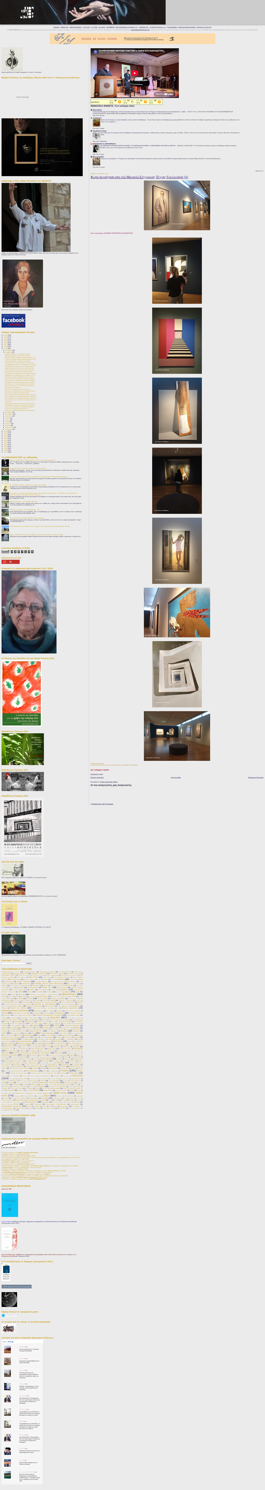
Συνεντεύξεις (48, 1090)
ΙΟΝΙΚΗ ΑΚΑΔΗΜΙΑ (76, 1023)
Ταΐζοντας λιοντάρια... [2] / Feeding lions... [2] (24, 510)
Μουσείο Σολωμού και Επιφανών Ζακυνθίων (31, 1053)
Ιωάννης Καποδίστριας (72, 1025)
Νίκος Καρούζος (26, 1059)
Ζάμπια (70, 1018)
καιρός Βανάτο (95, 102)
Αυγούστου (8, 416)
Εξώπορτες (36, 1013)
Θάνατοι (45, 1020)
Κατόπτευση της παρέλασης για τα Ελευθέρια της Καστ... (20, 391)
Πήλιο (50, 1071)
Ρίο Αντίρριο (34, 1080)
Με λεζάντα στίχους (36, 1045)
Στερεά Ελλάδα (55, 1088)
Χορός (73, 1106)
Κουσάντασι (48, 1035)
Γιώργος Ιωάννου (72, 998)
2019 (6, 348)
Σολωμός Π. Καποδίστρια (57, 1086)
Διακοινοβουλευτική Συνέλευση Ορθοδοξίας (45, 1002)
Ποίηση (65, 1070)
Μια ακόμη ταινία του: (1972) (18, 1164)
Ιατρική (23, 1023)
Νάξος (72, 1055)
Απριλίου (8, 423)
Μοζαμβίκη (78, 1049)
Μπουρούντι (33, 1055)
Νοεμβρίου (8, 352)
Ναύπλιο (23, 1057)
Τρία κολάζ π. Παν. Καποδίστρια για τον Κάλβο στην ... (20, 363)
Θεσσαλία (18, 1021)
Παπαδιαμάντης (53, 1065)
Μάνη (81, 1041)
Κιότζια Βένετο (63, 1033)
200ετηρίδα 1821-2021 (38, 973)
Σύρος (79, 1090)
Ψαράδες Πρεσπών (7, 1108)
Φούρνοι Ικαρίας (6, 1104)
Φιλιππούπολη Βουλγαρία (16, 1102)
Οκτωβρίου (8, 412)
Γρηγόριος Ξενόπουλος (65, 1000)
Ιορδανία (4, 1025)
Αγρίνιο (53, 979)
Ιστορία (46, 1025)
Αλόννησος (71, 983)
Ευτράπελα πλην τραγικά (29, 1018)
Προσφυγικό (66, 1076)
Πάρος (21, 1066)
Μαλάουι (69, 1041)
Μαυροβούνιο (8, 1045)
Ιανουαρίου (8, 429)
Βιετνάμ (4, 996)
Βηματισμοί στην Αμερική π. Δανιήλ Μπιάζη (44, 994)
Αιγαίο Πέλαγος (23, 981)
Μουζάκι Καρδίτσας (63, 1051)
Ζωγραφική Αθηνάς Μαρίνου (10, 1020)
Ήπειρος (36, 1020)
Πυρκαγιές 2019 (54, 1078)
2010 (6, 446)
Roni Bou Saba (11, 1110)
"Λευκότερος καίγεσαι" (47, 972)
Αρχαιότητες (63, 990)
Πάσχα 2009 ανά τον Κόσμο (35, 1066)
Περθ (44, 1071)
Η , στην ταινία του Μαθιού (22, 1172)
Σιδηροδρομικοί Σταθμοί (63, 1084)
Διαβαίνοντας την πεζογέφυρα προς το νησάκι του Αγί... (20, 375)
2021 (6, 344)
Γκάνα (24, 1000)
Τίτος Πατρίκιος (21, 1098)
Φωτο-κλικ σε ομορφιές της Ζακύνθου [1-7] (16, 408)
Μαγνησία (48, 1041)
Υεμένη (64, 1100)
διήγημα (16, 1004)
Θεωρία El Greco (43, 1021)
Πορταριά (25, 1076)
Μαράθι (37, 1043)
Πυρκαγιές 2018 (44, 1078)
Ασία (20, 992)
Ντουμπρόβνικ (78, 1059)
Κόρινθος (19, 1035)
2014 (6, 438)
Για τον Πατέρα (43, 998)
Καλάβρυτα (46, 1027)
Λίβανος (72, 1039)
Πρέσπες (47, 1076)
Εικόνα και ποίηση (18, 1008)
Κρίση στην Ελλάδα (67, 1035)
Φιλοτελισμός (55, 1102)
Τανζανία (10, 1093)
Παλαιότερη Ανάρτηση (255, 777)
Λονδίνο (40, 1041)
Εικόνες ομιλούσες (70, 1008)
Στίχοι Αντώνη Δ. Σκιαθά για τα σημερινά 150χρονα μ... (20, 407)
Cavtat (30, 1108)
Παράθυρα (76, 1065)
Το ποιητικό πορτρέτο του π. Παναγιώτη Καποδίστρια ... (20, 386)
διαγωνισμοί (26, 1002)
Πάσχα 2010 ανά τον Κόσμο (57, 1066)
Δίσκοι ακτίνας (49, 1006)
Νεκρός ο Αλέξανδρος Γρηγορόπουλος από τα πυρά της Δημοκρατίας (32, 460)
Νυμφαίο (7, 1061)
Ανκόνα (52, 985)
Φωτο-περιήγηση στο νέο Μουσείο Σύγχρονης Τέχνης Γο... (21, 394)
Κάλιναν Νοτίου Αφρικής (9, 1029)
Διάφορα (80, 1002)
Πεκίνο (80, 1068)
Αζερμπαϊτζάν (73, 979)
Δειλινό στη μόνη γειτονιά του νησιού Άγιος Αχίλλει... (19, 371)
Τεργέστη (39, 1096)
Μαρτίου (8, 425)
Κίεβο (4, 1033)
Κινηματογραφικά (47, 1033)
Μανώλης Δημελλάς (25, 1043)
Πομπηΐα (4, 1076)
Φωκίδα (27, 1104)
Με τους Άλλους (72, 1045)
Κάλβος (77, 1027)
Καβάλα (12, 1027)
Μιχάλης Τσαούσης (65, 1048)
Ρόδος (57, 1080)
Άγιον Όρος (47, 977)
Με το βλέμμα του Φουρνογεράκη (55, 1045)
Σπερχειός (12, 1088)
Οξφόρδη (80, 1061)
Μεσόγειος (57, 1047)
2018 (6, 431)
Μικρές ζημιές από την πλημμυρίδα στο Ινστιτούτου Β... (20, 384)
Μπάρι (24, 1055)
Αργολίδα (20, 987)
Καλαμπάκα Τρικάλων (67, 1027)
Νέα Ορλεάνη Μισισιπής (46, 1057)
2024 (6, 339)
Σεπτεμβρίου (9, 414)
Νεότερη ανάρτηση (97, 777)
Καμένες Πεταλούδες (42, 1029)
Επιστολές (7, 1015)
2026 (6, 335)
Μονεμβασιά (33, 1051)
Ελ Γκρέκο (50, 1011)
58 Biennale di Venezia (24, 975)
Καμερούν (53, 1029)
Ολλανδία (65, 1061)
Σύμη (27, 1090)
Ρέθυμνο (14, 1080)
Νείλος (66, 1057)
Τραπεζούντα (57, 1098)
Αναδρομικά (36, 985)
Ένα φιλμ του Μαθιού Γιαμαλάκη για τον (24, 1179)
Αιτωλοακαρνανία (56, 981)
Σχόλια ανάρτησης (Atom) (109, 782)
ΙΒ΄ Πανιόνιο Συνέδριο (36, 1023)
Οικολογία (45, 1061)
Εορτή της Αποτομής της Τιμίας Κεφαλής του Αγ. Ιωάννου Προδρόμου (124, 120)
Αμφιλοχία (19, 985)
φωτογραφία (75, 1104)
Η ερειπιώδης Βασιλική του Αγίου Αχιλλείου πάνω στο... (20, 370)
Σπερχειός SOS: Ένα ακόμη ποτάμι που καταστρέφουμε (28, 468)
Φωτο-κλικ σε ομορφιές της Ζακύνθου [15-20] (17, 389)
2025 (6, 337)
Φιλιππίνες (4, 1102)
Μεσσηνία (76, 1047)
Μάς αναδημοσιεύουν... (76, 1043)
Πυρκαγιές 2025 (6, 1080)
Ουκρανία (60, 1063)
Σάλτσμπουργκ (69, 1082)
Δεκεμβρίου (9, 350)
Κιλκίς (26, 1033)
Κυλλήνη (59, 1037)
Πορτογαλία (33, 1076)
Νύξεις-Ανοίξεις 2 (17, 1061)
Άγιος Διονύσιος (15, 979)
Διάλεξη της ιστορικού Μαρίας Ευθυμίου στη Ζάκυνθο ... (20, 410)
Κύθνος (42, 1037)
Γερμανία (20, 998)
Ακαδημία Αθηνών (69, 981)
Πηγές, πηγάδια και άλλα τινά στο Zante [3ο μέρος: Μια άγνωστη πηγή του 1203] (36, 534)
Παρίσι (16, 1066)
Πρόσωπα (77, 1075)
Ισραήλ (35, 1025)
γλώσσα (37, 1000)
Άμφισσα (27, 985)
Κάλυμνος (30, 1029)
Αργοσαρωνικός (33, 987)
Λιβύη (79, 1039)
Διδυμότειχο (8, 1004)
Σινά (82, 1084)
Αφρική (67, 992)
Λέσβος (50, 1039)
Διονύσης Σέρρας (17, 1006)
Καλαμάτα (55, 1027)
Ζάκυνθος (55, 1017)
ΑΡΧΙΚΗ (56, 27)
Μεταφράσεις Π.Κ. (7, 1048)
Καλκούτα (23, 1029)
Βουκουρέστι (32, 996)
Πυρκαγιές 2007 (22, 1078)
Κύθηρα (35, 1037)
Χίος (56, 1106)
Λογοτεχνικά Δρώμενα (23, 1041)
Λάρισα (39, 1039)
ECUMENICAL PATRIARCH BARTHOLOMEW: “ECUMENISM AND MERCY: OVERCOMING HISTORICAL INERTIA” (138, 145)
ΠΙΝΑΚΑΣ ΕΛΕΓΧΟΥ (204, 27)
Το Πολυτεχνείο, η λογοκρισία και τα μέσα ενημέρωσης (20, 378)
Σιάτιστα (43, 1084)
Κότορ (39, 1035)
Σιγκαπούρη (51, 1084)
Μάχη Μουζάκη (22, 1045)
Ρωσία (11, 1082)
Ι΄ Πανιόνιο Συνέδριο (64, 1021)
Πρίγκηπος (57, 1076)
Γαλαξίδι (72, 996)
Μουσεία (114, 765)
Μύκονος (43, 1055)
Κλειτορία (73, 1033)
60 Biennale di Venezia (38, 975)
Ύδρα (56, 1100)
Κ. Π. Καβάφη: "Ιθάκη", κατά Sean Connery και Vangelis (28, 485)
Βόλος (16, 996)
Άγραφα (45, 979)
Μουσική (58, 1053)
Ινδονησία (65, 1023)
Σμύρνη (32, 1086)
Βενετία (21, 994)
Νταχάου (59, 1059)
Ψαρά (79, 1106)
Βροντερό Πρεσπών (57, 996)
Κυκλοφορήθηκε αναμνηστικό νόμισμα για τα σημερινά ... (20, 405)
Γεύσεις (29, 998)
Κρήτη (56, 1035)
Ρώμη (3, 1082)
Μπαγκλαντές (70, 1053)
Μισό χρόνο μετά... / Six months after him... (24, 501)
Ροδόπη (51, 1080)
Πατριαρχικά (53, 1068)
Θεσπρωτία (8, 1021)
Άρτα (46, 989)
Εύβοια (4, 1018)
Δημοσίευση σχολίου (97, 774)
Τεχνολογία (60, 1096)
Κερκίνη (55, 1031)
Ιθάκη (47, 1023)
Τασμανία (25, 1096)
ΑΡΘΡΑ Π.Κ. (64, 27)
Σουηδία (78, 1086)
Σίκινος (76, 1084)
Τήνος (6, 1098)
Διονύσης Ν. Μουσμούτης (44, 1004)
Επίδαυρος (46, 1013)
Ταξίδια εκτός (60, 1092)
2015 (6, 437)
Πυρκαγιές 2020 (65, 1078)
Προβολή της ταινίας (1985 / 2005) (24, 1177)
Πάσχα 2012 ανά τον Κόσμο (19, 1068)
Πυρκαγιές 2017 (34, 1078)
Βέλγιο (13, 994)
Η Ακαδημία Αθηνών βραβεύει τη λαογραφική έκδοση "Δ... (21, 357)
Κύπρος (77, 1037)
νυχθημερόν (97, 118)
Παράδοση (65, 1065)
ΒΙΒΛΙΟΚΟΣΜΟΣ (76, 27)
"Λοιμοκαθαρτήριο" (64, 972)
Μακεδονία (58, 1041)
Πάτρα (43, 1068)
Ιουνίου (7, 420)
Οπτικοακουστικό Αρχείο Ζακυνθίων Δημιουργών (20, 1063)
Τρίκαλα (72, 1098)
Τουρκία (45, 1098)
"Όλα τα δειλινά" (47, 1172)
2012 (6, 442)
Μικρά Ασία (52, 1048)
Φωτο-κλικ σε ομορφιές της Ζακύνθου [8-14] (17, 393)
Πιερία (56, 1071)
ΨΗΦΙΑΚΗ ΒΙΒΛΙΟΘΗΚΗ (187, 27)
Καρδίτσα (68, 1029)
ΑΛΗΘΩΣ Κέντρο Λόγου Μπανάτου (48, 984)
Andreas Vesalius (21, 1108)
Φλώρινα (77, 1102)
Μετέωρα (18, 1048)
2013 (6, 440)
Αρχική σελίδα (176, 777)
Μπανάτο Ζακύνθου (9, 1055)
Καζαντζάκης (29, 1027)
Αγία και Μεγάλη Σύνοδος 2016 (69, 975)
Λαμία (23, 1039)
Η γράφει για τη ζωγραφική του (18, 1161)
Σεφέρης (34, 1084)
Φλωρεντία (69, 1102)
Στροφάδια (10, 1090)
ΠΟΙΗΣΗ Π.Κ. (144, 27)
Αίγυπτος (44, 981)
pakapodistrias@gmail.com (140, 30)
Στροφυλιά (21, 1090)
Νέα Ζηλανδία (33, 1057)
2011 (5, 444)
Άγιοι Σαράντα (21, 977)
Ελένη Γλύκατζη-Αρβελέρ (73, 1011)
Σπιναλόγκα (29, 1088)
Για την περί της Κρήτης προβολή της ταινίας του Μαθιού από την (24, 1176)
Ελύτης (4, 1013)
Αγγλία (56, 975)
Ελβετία (59, 1011)
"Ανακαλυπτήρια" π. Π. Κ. (11, 972)
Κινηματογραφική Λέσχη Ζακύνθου (57, 1176)
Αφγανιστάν (59, 992)
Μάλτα (75, 1041)
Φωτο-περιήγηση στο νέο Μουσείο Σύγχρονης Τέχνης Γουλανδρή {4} (139, 176)
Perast (3, 1110)
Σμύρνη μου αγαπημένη (109, 158)
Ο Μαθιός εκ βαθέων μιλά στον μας (16, 1162)
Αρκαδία (23, 989)
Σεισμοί (25, 1084)
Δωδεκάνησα (75, 1006)
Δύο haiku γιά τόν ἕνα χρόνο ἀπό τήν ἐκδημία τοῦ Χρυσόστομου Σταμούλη (125, 133)
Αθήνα (81, 979)
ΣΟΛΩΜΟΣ (110, 27)
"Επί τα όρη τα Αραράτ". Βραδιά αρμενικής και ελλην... (19, 377)
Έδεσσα (4, 1008)
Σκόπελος (7, 1086)
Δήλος (3, 1002)
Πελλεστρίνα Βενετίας (17, 1071)
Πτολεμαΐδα (12, 1078)
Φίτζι (62, 1102)
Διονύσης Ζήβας (26, 1004)
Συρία (71, 1090)
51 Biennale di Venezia (57, 973)
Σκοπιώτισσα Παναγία (19, 1086)
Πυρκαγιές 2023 (76, 1078)
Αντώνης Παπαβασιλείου (65, 985)
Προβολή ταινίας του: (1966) (15, 1154)
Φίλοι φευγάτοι (31, 1102)
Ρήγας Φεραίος (24, 1080)
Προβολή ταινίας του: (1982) (15, 1169)
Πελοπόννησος (32, 1071)
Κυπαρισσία (68, 1037)
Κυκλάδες (50, 1037)
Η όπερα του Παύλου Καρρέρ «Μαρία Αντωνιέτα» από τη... (21, 359)
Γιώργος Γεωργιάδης (58, 998)
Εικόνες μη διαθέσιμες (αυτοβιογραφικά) (45, 1008)
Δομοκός (66, 1006)
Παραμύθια (4, 1066)
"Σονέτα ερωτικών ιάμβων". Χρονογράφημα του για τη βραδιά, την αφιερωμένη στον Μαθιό (40, 1166)
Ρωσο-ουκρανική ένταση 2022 (24, 1082)
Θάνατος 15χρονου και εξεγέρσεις (59, 1020)
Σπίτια (37, 1088)
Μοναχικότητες (11, 1051)
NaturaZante (97, 110)
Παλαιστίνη (17, 1065)
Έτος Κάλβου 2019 (73, 1015)
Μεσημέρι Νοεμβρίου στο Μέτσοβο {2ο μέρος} (17, 354)
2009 (6, 448)
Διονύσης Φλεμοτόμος (33, 1006)
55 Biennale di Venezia (74, 973)
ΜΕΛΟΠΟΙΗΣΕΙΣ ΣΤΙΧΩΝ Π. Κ (126, 27)
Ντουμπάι (68, 1059)
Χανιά (44, 1106)
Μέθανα (32, 1046)
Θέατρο (80, 1020)
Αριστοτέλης (16, 989)
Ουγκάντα (51, 1063)
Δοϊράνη (60, 1006)
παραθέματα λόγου (100, 131)
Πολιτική (62, 1073)
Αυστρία (49, 992)
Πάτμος (35, 1068)
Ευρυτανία (13, 1018)
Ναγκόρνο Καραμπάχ (54, 1055)
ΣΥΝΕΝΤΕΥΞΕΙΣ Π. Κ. (158, 27)
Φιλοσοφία (45, 1102)
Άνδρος (46, 985)
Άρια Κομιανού (62, 987)
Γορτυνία (45, 1000)
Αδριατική (60, 979)
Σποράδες (45, 1088)
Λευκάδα (58, 1039)
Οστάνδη (43, 1063)
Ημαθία (29, 1020)
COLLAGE (86, 27)
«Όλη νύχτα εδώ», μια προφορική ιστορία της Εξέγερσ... (20, 380)
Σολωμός (40, 1086)
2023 (6, 341)
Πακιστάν (72, 1063)
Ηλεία (23, 1020)
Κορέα (5, 1035)
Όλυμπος (73, 1061)
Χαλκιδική (37, 1106)
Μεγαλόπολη (24, 1046)
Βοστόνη (23, 996)
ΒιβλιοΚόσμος (68, 994)
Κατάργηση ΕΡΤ (20, 1031)
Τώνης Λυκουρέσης (7, 1100)
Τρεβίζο (66, 1098)
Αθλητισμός (9, 981)
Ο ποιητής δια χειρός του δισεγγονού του (26, 1174)
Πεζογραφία (64, 1068)
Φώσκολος (37, 1104)
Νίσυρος (36, 1059)
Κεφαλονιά (76, 1031)
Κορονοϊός (28, 1035)
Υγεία (50, 1100)
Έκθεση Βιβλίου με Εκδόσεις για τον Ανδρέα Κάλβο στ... (20, 366)
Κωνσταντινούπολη (9, 1039)
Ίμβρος (53, 1023)
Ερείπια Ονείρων (27, 1015)
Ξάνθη (27, 1061)
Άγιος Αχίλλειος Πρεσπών (62, 977)
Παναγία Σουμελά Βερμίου (32, 1064)
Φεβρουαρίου (9, 427)
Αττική (30, 992)
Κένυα (49, 1031)
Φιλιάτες (79, 1100)
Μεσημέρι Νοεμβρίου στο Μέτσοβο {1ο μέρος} (17, 356)
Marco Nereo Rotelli (48, 1108)
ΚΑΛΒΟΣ (102, 27)
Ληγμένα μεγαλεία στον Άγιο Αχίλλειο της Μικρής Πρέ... (20, 368)
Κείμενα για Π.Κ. (35, 1031)
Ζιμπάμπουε (77, 1018)
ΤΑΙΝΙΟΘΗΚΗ (172, 27)
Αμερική (4, 985)
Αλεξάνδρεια (26, 983)
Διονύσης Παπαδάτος (67, 1004)
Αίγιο (37, 981)
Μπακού (78, 1053)
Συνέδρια (35, 1090)
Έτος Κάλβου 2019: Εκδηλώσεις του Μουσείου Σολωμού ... (21, 373)
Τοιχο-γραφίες (33, 1098)
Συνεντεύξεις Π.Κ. (61, 1090)
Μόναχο (22, 1051)
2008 (6, 450)
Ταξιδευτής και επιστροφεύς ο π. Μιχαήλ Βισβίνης (32, 1093)
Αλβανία (15, 983)
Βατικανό (4, 994)
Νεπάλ (78, 1057)
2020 (6, 346)
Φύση (16, 1104)
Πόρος (18, 1076)
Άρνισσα (40, 989)
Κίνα (33, 1033)
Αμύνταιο (12, 985)
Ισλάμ (20, 1025)
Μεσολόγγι (66, 1047)
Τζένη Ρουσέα (69, 1096)
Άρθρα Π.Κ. (46, 987)
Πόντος (11, 1076)
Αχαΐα (77, 992)
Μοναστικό (8, 401)
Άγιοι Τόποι (33, 977)
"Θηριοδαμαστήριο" (30, 972)
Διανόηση (72, 1002)
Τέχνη (119, 765)
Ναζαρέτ (64, 1055)
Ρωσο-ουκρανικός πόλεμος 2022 (47, 1083)
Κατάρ (11, 1031)
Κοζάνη (80, 1033)
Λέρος (44, 1039)
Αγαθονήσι (49, 975)
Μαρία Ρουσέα (45, 1043)
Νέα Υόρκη (58, 1057)
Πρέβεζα (40, 1076)
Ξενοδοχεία (35, 1061)
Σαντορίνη (16, 1084)
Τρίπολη (79, 1098)
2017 (6, 433)
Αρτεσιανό (53, 989)
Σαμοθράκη (80, 1082)
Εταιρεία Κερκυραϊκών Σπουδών (48, 1015)
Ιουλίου (7, 418)
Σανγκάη (6, 1084)
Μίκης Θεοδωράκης (37, 1048)
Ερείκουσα (16, 1015)
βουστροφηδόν (98, 157)
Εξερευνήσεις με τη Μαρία (21, 1013)
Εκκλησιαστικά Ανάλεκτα (15, 1010)
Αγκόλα (39, 979)
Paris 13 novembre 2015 (75, 1108)
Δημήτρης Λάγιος (12, 1002)
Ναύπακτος (15, 1057)
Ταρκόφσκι (17, 1096)
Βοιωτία (10, 996)
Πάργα (10, 1066)
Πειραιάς (73, 1068)
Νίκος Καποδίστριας (14, 1059)
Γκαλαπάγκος (16, 1000)
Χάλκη (29, 1106)
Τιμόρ (13, 1098)
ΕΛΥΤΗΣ (94, 27)
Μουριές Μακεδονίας (75, 1051)
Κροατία (27, 1037)
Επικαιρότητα (58, 1013)
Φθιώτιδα (71, 1100)
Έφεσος (44, 1018)
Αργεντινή (11, 987)
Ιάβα (11, 1023)
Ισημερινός (13, 1025)
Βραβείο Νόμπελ (42, 996)
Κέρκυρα (63, 1031)
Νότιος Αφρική (46, 1059)
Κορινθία (11, 1035)
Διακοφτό (64, 1002)
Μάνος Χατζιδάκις (9, 1043)
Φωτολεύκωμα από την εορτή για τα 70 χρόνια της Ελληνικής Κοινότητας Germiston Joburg (40, 526)
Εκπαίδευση (39, 1011)
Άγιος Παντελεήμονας (29, 979)
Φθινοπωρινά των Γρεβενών (12, 387)
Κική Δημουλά (15, 1033)
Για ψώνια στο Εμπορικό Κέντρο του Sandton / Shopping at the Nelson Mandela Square (38, 476)
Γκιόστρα (30, 1000)
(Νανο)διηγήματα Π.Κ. (20, 973)
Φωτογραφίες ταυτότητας (12, 1106)
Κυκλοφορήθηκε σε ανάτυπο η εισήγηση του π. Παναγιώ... (21, 364)
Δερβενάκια (78, 1000)
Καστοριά (4, 1031)
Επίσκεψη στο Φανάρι (76, 1013)
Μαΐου (7, 422)
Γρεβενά (52, 1000)
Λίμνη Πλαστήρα (7, 1041)
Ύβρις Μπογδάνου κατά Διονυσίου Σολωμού (30, 1100)
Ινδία (59, 1023)
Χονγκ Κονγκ (64, 1106)
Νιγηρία (4, 1059)
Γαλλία (11, 998)
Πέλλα (6, 1071)
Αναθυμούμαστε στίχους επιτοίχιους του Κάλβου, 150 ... (20, 403)
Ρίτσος (42, 1080)
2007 (6, 452)
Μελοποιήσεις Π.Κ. (43, 1047)
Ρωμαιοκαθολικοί (75, 1080)
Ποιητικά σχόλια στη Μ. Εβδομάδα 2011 (44, 1073)
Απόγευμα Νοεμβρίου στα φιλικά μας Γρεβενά (17, 361)
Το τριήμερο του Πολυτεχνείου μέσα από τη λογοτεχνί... (20, 382)
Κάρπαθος (76, 1029)
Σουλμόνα (5, 1088)
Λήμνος (66, 1039)
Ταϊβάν (3, 1093)
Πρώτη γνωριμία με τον (20, 1152)
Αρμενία (32, 989)
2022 (6, 343)
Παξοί (43, 1064)
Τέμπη (32, 1096)
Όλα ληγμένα (56, 1061)
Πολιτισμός (73, 1073)
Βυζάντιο (66, 996)
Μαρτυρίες (63, 1043)
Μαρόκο (56, 1043)
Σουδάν (71, 1086)
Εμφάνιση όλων (259, 170)
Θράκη (53, 1021)
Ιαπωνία (16, 1023)
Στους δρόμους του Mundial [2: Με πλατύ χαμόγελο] (27, 518)
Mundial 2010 (62, 1108)
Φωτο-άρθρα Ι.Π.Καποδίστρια (129, 765)
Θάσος (74, 1020)
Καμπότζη (60, 1029)
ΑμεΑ (78, 983)
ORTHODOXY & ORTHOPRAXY (104, 144)
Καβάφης (19, 1027)
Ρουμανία (65, 1080)
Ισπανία (27, 1025)
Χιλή (50, 1106)
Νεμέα (72, 1057)
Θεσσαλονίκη (29, 1021)
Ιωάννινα (4, 1027)
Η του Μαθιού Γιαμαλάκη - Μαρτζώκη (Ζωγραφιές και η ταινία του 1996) (34, 1171)
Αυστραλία (39, 992)
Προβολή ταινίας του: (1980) (18, 1156)
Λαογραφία (30, 1039)
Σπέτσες (19, 1088)
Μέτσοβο (25, 1048)
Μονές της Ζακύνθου (47, 1051)
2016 (6, 435)
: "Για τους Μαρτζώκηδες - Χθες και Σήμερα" (22, 1167)
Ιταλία (57, 1025)
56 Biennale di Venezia (9, 975)
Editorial (37, 1108)
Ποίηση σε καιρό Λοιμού (19, 1073)
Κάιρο (37, 1027)
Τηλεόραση (79, 1096)
